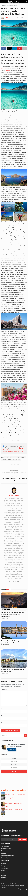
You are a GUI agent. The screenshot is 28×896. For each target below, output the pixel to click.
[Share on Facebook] (3, 48)
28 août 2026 (5, 618)
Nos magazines (5, 846)
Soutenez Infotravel (6, 848)
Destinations (8, 5)
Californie (7, 70)
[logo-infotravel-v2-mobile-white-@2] (9, 830)
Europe (12, 457)
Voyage (15, 459)
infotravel (23, 457)
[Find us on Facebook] (18, 889)
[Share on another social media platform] (24, 48)
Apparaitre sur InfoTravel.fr (8, 855)
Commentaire (5, 689)
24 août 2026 (5, 673)
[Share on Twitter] (9, 48)
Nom (3, 709)
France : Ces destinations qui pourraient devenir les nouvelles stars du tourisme (13, 643)
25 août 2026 (5, 647)
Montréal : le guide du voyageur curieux (15, 794)
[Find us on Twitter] (20, 889)
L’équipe (3, 853)
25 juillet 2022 (19, 17)
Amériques (14, 5)
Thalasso (3, 875)
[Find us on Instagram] (23, 889)
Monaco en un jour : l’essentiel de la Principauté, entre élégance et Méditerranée (12, 614)
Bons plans (4, 866)
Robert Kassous (10, 17)
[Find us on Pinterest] (26, 889)
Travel (9, 459)
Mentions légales (5, 858)
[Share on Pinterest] (19, 48)
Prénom (14, 758)
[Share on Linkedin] (14, 48)
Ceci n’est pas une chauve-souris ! (13, 809)
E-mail (3, 716)
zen (19, 459)
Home (2, 5)
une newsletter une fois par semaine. (13, 451)
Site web (3, 723)
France (17, 457)
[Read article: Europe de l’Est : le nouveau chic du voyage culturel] (14, 658)
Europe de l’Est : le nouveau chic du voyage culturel (12, 670)
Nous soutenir (12, 749)
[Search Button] (26, 1)
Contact (3, 851)
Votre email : (14, 764)
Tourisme (4, 459)
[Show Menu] (2, 1)
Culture (6, 457)
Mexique (3, 68)
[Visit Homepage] (14, 1)
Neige (2, 873)
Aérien (3, 870)
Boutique (3, 877)
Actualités (4, 863)
